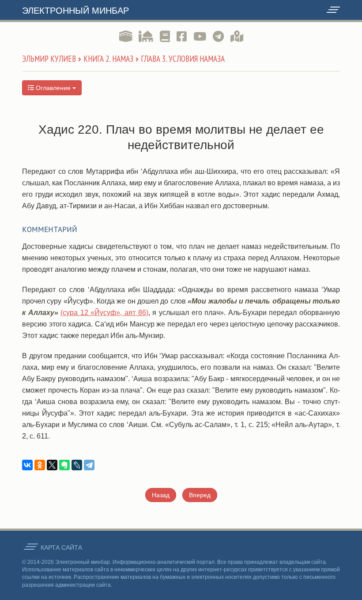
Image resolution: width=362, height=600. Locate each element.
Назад (161, 495)
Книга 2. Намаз (108, 58)
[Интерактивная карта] (236, 36)
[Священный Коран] (125, 36)
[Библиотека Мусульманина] (165, 36)
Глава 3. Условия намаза (183, 58)
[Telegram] (89, 465)
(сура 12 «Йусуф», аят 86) (104, 312)
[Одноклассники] (39, 465)
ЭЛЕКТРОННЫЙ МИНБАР (75, 10)
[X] (52, 465)
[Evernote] (64, 465)
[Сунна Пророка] (146, 36)
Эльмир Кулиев (49, 58)
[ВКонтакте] (27, 465)
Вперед (200, 495)
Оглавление (53, 87)
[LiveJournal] (77, 465)
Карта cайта (61, 547)
